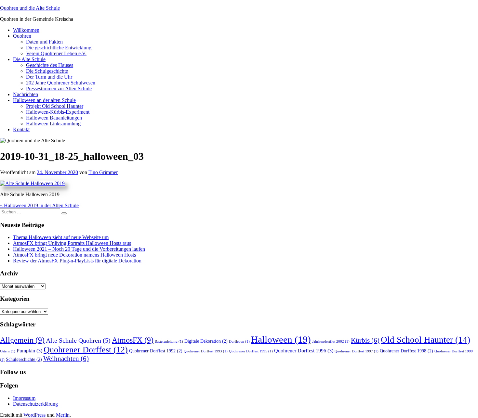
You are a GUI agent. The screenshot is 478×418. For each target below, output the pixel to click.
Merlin (63, 415)
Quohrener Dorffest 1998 (406, 350)
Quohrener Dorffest (86, 349)
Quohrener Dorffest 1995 (251, 351)
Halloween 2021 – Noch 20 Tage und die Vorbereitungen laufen (79, 249)
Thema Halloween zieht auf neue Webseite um (61, 237)
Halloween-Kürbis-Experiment (57, 112)
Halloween (281, 339)
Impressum (24, 398)
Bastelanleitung (169, 341)
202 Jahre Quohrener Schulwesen (60, 82)
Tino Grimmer (103, 172)
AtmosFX (132, 340)
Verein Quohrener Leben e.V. (56, 53)
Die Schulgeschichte (47, 71)
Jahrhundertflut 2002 (331, 341)
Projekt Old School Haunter (54, 106)
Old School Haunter (425, 340)
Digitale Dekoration (206, 341)
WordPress (34, 415)
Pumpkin (29, 351)
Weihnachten (66, 358)
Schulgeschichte (24, 359)
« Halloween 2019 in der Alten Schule (39, 205)
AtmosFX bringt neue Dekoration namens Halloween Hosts (74, 255)
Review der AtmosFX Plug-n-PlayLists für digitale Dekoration (77, 260)
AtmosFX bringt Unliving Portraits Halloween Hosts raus (72, 243)
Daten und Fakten (44, 41)
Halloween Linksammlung (53, 123)
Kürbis (365, 340)
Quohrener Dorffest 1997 (356, 351)
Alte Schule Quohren (78, 340)
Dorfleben (239, 341)
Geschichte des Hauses (49, 65)
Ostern (7, 351)
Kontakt (21, 129)
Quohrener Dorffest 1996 (303, 351)
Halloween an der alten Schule (44, 100)
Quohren (22, 36)
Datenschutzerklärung (35, 404)
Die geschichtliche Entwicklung (58, 47)
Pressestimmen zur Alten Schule (59, 88)
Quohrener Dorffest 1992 (155, 350)
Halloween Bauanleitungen (54, 117)
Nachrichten (25, 94)
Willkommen (26, 30)
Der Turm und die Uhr (49, 77)
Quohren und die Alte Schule (30, 8)
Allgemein (22, 340)
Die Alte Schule (29, 59)
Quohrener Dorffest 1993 (206, 351)
